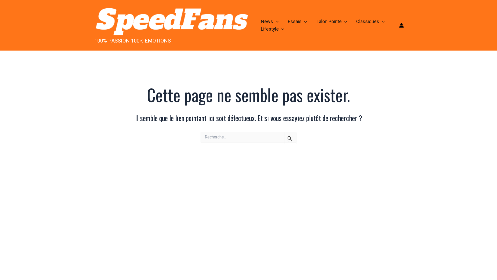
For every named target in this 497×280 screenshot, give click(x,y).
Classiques (367, 21)
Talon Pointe (329, 21)
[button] (276, 21)
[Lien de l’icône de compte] (401, 25)
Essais (295, 21)
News (267, 21)
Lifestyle (270, 29)
